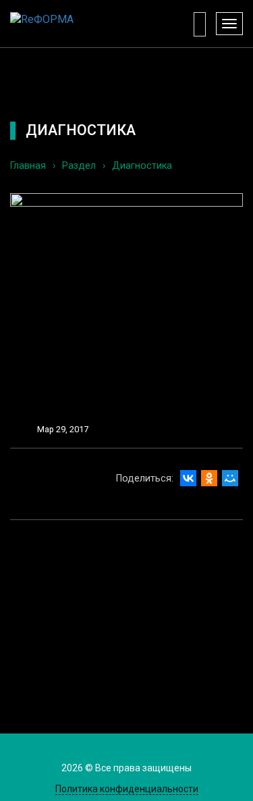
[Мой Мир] (230, 478)
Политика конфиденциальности (126, 788)
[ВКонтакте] (188, 478)
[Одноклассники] (209, 478)
